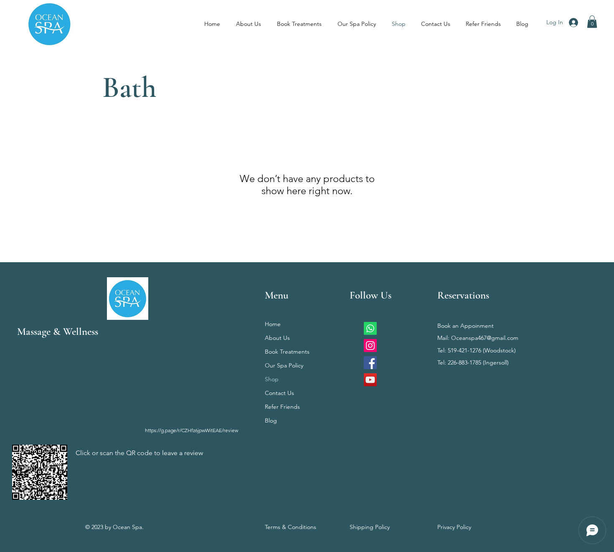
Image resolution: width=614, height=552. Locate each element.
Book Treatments (287, 351)
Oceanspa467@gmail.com (484, 338)
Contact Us (279, 393)
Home (273, 324)
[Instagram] (370, 345)
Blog (271, 420)
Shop (272, 379)
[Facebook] (370, 362)
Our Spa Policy (284, 365)
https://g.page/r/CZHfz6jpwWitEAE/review (191, 430)
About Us (277, 338)
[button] (592, 21)
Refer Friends (282, 406)
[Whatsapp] (370, 328)
